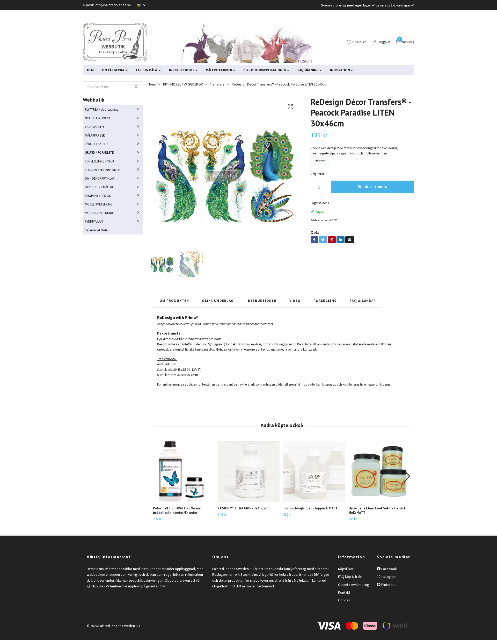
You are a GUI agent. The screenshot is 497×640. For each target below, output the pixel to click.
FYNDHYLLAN (94, 221)
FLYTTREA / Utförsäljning (102, 109)
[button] (406, 476)
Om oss (344, 600)
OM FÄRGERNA (113, 70)
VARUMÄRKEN (94, 127)
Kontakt (344, 592)
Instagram (388, 576)
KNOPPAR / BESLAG (98, 196)
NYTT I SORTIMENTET (99, 118)
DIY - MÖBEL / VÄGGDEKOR (183, 84)
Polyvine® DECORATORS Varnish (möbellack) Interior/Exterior (177, 510)
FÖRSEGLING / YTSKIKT (100, 161)
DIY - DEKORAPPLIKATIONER (264, 70)
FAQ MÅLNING (308, 70)
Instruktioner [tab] (261, 300)
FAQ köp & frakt (350, 576)
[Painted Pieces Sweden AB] (115, 42)
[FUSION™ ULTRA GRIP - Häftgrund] (249, 471)
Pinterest (388, 584)
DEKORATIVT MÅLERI (99, 187)
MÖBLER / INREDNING (99, 213)
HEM (90, 70)
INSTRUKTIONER (182, 70)
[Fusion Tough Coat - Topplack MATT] (314, 471)
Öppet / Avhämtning (353, 584)
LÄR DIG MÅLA (147, 70)
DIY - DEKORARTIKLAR (100, 178)
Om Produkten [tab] (174, 300)
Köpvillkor (346, 568)
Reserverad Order (96, 230)
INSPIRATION (340, 70)
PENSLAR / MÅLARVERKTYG (103, 170)
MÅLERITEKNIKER (219, 70)
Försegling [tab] (325, 300)
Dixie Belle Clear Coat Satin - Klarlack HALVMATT (377, 510)
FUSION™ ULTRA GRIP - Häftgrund (243, 508)
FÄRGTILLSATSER (96, 144)
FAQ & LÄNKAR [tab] (363, 300)
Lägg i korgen (375, 187)
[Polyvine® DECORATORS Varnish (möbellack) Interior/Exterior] (183, 471)
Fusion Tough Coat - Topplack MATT (310, 508)
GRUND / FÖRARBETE (99, 152)
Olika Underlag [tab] (217, 300)
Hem (152, 84)
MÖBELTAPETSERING (98, 204)
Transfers (217, 84)
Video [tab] (295, 300)
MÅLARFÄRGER (95, 135)
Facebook (389, 568)
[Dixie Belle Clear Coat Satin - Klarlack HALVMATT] (379, 471)
